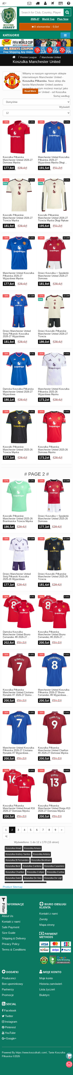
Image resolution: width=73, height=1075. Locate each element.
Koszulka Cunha (55, 872)
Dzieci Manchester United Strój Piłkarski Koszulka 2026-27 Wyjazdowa (17, 334)
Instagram (11, 1021)
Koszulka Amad (13, 848)
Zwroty (43, 919)
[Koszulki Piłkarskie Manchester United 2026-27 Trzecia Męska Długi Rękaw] (54, 195)
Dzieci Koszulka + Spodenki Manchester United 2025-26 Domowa (53, 519)
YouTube (10, 1032)
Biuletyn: (44, 995)
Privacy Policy (10, 944)
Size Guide (8, 932)
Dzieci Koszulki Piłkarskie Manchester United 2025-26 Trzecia (53, 577)
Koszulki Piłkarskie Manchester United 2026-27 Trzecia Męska (18, 218)
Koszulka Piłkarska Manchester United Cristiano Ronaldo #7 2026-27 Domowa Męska (18, 693)
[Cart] (69, 1056)
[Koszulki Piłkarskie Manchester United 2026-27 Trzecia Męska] (19, 195)
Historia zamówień (50, 983)
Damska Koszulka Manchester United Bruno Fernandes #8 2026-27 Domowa (16, 635)
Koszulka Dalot (13, 878)
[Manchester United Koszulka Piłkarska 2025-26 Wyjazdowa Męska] (54, 369)
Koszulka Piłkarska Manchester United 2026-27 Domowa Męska (18, 160)
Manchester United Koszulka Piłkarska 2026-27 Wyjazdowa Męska (18, 276)
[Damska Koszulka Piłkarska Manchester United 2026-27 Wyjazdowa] (19, 369)
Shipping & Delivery (14, 938)
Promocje (8, 995)
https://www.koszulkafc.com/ (31, 1052)
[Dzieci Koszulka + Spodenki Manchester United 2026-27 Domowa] (54, 253)
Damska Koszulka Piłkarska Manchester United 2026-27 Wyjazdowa (18, 392)
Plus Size (62, 19)
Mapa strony (47, 924)
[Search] (67, 12)
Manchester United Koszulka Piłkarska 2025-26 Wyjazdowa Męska (53, 392)
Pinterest (10, 1027)
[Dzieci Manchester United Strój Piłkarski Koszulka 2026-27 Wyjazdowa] (19, 311)
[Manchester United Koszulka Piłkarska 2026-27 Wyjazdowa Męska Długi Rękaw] (54, 137)
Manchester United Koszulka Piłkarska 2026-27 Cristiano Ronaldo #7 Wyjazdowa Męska (18, 751)
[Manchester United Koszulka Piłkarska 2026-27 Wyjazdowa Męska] (19, 253)
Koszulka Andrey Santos (18, 854)
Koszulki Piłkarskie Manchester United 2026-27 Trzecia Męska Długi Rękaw (53, 218)
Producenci (9, 978)
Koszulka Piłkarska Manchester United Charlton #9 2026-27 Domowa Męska (53, 751)
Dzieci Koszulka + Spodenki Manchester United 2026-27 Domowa (53, 276)
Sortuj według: (61, 95)
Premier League (28, 57)
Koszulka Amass (32, 848)
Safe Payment (10, 927)
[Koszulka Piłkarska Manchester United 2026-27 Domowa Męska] (19, 137)
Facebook (10, 1010)
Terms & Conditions (14, 949)
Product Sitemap (12, 886)
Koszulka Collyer (35, 872)
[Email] (69, 1064)
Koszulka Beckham (41, 860)
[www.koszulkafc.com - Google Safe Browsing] (60, 959)
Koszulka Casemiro (54, 866)
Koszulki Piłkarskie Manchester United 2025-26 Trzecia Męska (18, 450)
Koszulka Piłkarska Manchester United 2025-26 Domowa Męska (53, 450)
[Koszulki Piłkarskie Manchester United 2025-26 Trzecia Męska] (19, 427)
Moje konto (46, 978)
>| (6, 836)
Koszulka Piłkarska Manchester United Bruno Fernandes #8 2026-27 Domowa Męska (52, 635)
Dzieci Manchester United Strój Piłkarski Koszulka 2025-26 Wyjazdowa (17, 577)
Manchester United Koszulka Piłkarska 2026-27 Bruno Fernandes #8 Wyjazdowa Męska (53, 693)
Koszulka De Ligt (53, 878)
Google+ (11, 1038)
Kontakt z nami (11, 921)
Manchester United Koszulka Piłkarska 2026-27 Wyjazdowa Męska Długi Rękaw (53, 160)
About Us (7, 916)
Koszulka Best (13, 866)
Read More (30, 91)
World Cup (48, 19)
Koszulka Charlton (15, 872)
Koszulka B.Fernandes (17, 860)
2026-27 (35, 19)
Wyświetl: (64, 106)
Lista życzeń (47, 989)
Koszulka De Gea (33, 878)
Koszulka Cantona (32, 866)
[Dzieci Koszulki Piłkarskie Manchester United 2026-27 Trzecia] (54, 311)
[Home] (13, 57)
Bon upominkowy (12, 983)
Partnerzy (8, 989)
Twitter (9, 1016)
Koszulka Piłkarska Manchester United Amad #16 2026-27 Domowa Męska (19, 808)
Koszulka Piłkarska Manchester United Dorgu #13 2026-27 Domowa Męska (54, 808)
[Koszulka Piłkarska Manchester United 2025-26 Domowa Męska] (54, 427)
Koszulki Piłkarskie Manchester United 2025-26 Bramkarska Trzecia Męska (18, 519)
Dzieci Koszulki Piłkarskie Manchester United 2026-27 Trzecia (53, 334)
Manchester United (51, 57)
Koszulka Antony (41, 854)
